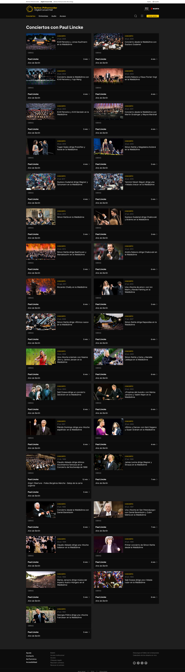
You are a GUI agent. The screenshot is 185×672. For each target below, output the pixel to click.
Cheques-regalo (56, 660)
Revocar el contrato (57, 665)
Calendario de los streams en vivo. (145, 655)
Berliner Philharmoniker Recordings (63, 1)
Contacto (30, 656)
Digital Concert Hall (46, 1)
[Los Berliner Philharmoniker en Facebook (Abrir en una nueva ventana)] (138, 663)
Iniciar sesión (152, 16)
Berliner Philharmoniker (32, 1)
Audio (53, 16)
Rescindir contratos (57, 663)
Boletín (52, 653)
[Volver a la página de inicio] (41, 8)
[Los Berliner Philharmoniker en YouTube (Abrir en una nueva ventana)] (134, 663)
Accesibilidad (31, 662)
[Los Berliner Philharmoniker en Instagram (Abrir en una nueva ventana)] (146, 663)
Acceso (63, 16)
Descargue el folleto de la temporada (146, 653)
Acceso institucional (57, 655)
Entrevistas (43, 16)
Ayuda (149, 1)
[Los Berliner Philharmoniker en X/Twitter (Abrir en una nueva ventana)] (142, 663)
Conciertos (30, 16)
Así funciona (31, 659)
